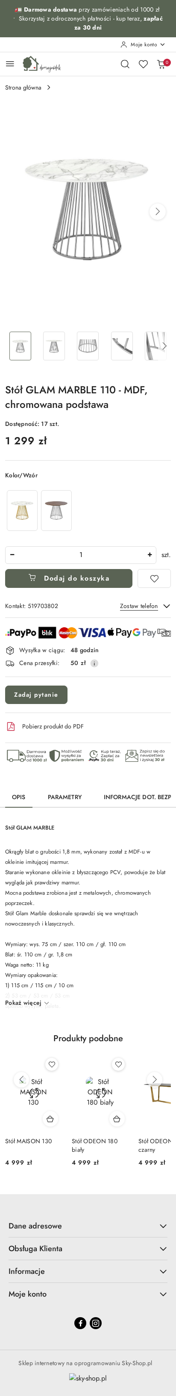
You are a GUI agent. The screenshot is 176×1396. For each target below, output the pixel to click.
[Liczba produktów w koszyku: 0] (161, 64)
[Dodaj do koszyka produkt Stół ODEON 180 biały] (117, 1118)
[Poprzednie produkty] (21, 1079)
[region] (39, 510)
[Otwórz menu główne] (10, 64)
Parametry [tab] (65, 797)
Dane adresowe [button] (35, 1225)
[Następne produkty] (154, 1079)
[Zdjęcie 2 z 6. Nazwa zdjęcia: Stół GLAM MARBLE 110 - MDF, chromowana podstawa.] (54, 346)
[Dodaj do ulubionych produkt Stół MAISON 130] (51, 1064)
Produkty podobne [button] (88, 1038)
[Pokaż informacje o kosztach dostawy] (94, 663)
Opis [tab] (19, 797)
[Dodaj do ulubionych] (154, 578)
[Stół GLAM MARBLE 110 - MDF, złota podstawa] (22, 510)
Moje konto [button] (28, 1294)
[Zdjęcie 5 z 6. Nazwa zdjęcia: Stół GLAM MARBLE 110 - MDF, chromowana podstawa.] (156, 346)
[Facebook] (80, 1323)
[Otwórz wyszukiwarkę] (125, 64)
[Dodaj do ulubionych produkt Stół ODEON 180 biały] (118, 1064)
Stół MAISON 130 (28, 1141)
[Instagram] (96, 1323)
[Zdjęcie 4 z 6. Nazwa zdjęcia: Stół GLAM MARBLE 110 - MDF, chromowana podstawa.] (122, 346)
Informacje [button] (27, 1271)
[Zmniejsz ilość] (12, 555)
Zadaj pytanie (36, 694)
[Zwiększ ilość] (149, 555)
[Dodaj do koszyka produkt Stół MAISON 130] (50, 1118)
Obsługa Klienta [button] (35, 1248)
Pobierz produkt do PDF (53, 726)
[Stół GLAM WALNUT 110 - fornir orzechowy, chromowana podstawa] (56, 510)
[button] (158, 212)
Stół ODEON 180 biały (94, 1145)
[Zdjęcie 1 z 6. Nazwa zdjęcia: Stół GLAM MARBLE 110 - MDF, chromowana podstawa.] (20, 346)
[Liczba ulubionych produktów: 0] (143, 64)
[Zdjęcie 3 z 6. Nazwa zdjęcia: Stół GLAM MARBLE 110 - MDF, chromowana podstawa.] (88, 346)
